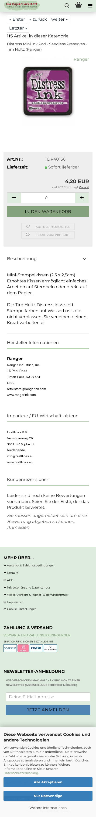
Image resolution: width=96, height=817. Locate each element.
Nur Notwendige (48, 796)
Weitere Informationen (48, 808)
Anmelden (18, 527)
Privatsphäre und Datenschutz (28, 587)
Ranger (81, 59)
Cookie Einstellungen (22, 609)
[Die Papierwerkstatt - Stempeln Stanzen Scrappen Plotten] (20, 6)
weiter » (59, 19)
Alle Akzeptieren (48, 782)
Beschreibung (22, 258)
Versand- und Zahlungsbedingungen (37, 635)
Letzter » (18, 28)
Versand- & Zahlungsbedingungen (31, 565)
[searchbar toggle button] (67, 6)
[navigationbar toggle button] (90, 6)
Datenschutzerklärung (20, 773)
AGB (10, 580)
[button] (14, 197)
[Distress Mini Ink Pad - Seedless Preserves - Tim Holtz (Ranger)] (48, 91)
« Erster (17, 19)
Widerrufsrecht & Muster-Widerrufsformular (38, 594)
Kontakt (12, 572)
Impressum (15, 602)
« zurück (38, 19)
